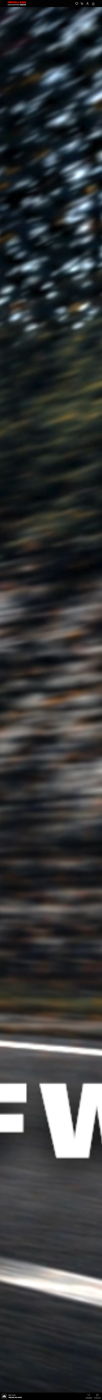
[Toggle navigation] (93, 4)
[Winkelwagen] (82, 3)
